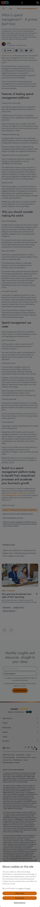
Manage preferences (19, 903)
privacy (28, 888)
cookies (20, 888)
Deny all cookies (19, 898)
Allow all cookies (19, 893)
